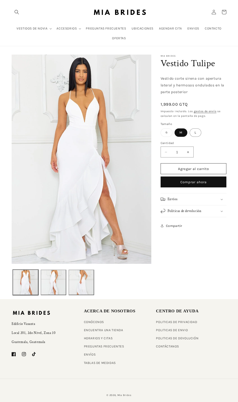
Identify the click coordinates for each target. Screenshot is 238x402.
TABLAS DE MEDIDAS (100, 363)
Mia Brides (124, 395)
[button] (17, 12)
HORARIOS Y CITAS (98, 338)
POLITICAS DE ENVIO (172, 330)
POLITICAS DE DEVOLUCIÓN (177, 338)
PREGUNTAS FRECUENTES (104, 346)
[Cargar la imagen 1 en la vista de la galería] (25, 282)
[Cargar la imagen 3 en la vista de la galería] (81, 282)
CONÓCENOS (94, 322)
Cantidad (167, 143)
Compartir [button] (174, 226)
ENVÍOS (90, 354)
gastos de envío (205, 111)
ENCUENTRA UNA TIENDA (103, 330)
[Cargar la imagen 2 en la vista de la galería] (53, 282)
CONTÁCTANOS (167, 346)
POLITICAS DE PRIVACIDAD (176, 322)
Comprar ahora (193, 182)
